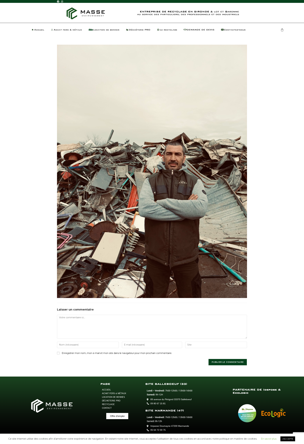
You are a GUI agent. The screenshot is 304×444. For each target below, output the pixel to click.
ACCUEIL (106, 390)
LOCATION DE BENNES (113, 397)
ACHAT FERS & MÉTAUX (114, 393)
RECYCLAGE (108, 404)
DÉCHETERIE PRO (111, 401)
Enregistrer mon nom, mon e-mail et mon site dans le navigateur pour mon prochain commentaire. (117, 353)
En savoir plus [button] (268, 438)
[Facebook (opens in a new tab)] (58, 1)
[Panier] (282, 29)
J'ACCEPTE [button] (287, 439)
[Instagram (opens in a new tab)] (62, 1)
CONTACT (107, 408)
